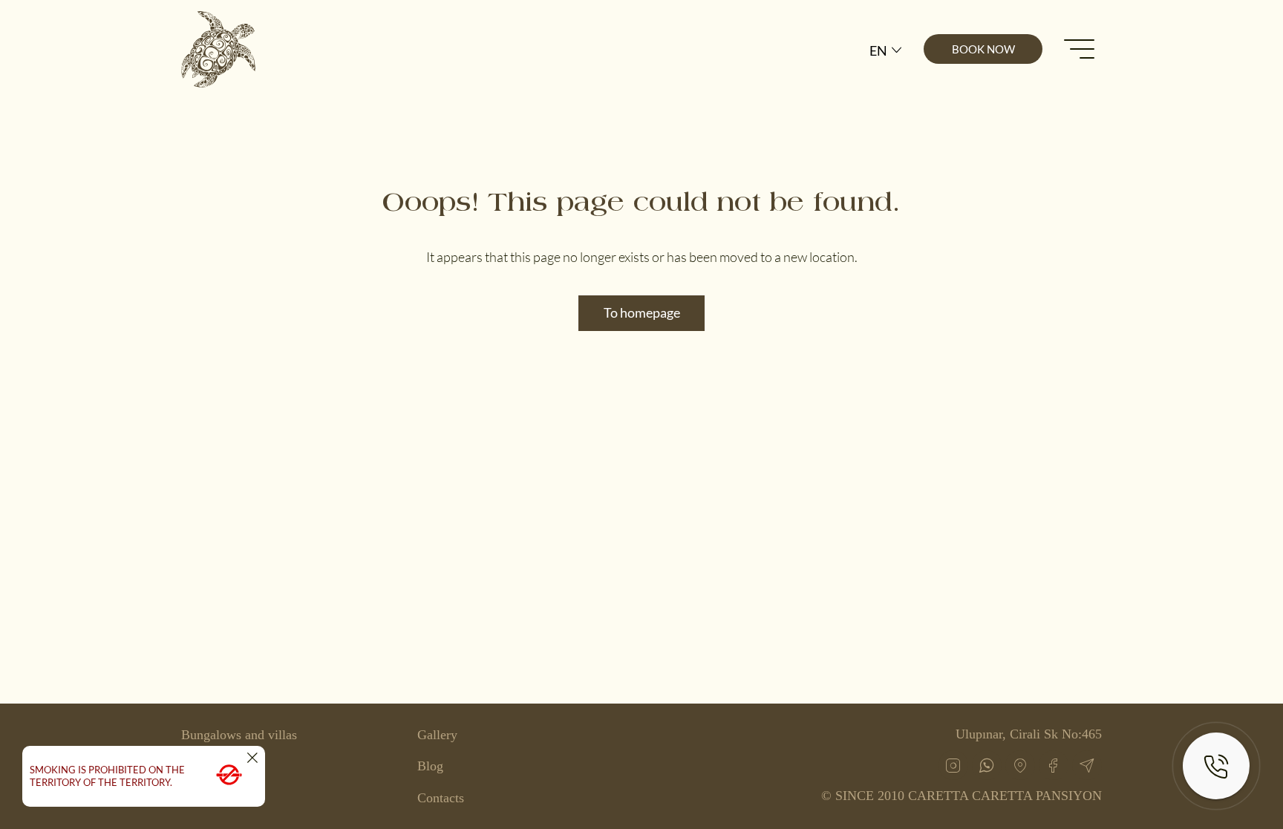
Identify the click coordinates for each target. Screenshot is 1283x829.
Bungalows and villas (239, 734)
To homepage (642, 312)
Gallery (437, 734)
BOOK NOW (983, 49)
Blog (430, 765)
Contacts (440, 797)
